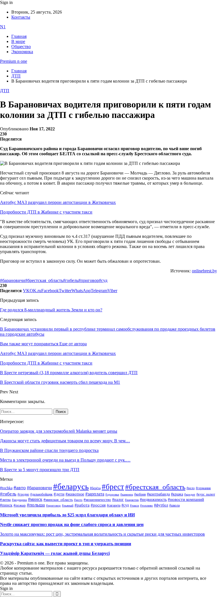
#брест (113, 486)
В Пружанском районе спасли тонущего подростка (49, 450)
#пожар (20, 505)
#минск (35, 499)
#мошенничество (97, 499)
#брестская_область (44, 280)
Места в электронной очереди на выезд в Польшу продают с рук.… (65, 460)
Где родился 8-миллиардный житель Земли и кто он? (51, 309)
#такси (134, 505)
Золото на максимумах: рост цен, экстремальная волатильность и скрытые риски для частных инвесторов (102, 534)
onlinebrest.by (204, 270)
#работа (82, 505)
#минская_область (58, 500)
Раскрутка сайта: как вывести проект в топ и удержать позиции (65, 543)
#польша (36, 505)
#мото (78, 499)
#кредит (189, 494)
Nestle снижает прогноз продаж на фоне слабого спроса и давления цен (72, 524)
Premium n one (13, 61)
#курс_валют (205, 494)
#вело (190, 488)
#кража (177, 494)
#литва (5, 500)
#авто (20, 487)
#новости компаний (186, 499)
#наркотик (132, 499)
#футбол (161, 505)
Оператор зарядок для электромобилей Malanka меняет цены (58, 431)
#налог (118, 499)
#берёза (95, 488)
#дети (59, 494)
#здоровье (112, 494)
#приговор (88, 280)
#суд (103, 280)
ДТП (4, 90)
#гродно (23, 494)
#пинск (6, 505)
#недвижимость (153, 499)
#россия (98, 505)
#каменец (126, 494)
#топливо (146, 505)
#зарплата (94, 494)
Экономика (22, 51)
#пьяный (67, 505)
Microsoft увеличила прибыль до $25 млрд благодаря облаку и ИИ (67, 514)
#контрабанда (158, 494)
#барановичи (12, 280)
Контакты (20, 17)
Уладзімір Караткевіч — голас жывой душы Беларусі (55, 553)
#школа (174, 505)
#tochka (6, 488)
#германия (203, 488)
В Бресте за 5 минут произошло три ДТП (39, 469)
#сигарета (113, 505)
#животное (75, 494)
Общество (21, 46)
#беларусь (71, 486)
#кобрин (140, 494)
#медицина (19, 499)
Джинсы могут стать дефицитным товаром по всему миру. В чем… (65, 440)
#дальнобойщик (41, 494)
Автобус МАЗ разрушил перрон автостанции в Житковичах (58, 202)
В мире (18, 41)
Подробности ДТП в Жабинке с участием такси (46, 212)
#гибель (70, 280)
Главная (19, 36)
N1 (3, 26)
